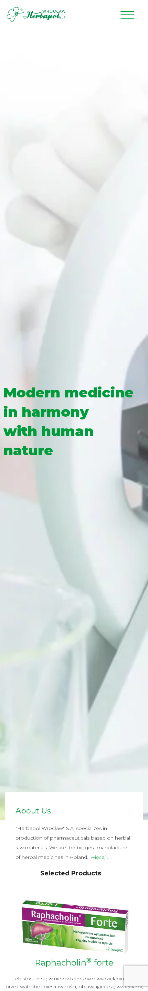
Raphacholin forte (74, 963)
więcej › (99, 857)
